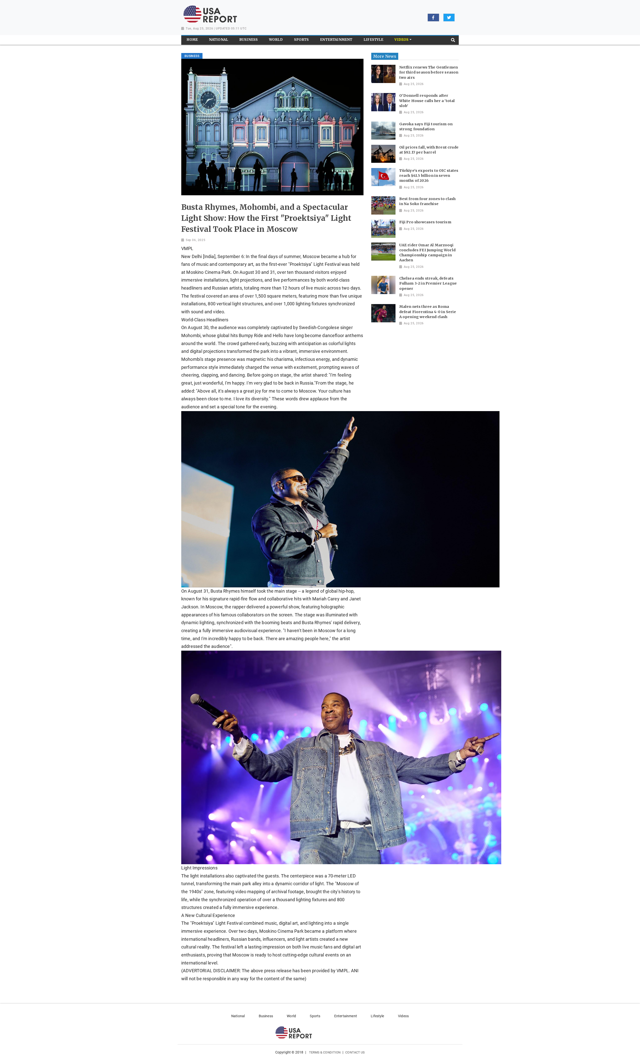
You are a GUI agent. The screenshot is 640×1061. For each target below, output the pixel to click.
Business (266, 1016)
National (238, 1016)
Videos (403, 1016)
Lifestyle (377, 1016)
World (291, 1016)
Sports (315, 1016)
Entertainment (345, 1016)
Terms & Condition (325, 1052)
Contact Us (355, 1052)
